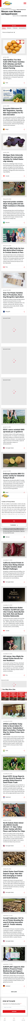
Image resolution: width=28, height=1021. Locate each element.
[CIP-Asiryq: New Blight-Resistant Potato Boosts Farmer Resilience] (14, 656)
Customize (13, 525)
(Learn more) (24, 15)
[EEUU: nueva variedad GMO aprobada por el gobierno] (14, 429)
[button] (26, 695)
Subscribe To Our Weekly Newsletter (11, 1004)
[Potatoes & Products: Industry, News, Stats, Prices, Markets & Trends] (7, 3)
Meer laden (14, 991)
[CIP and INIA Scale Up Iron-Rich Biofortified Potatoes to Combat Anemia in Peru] (14, 248)
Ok (14, 521)
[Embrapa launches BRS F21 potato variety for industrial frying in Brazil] (14, 473)
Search (14, 1020)
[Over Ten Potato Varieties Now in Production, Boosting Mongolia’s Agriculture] (14, 292)
